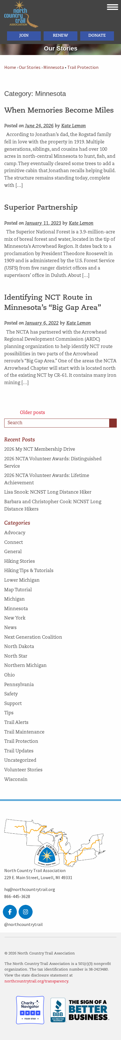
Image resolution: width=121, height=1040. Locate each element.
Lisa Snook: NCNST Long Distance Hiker (47, 492)
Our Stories (30, 67)
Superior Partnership (41, 207)
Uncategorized (20, 760)
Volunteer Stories (23, 770)
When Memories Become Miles (59, 110)
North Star (15, 656)
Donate (97, 36)
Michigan (14, 599)
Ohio (9, 675)
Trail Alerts (16, 723)
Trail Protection (82, 67)
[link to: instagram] (26, 912)
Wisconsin (16, 780)
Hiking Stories (19, 561)
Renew (60, 36)
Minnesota (53, 67)
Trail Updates (18, 751)
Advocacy (14, 533)
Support (13, 704)
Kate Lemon (73, 126)
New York (14, 618)
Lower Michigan (22, 580)
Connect (13, 542)
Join (23, 36)
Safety (11, 694)
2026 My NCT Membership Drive (39, 449)
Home (10, 67)
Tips (9, 713)
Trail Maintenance (24, 732)
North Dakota (19, 647)
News (10, 628)
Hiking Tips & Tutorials (28, 571)
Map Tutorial (18, 590)
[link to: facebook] (10, 912)
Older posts (32, 413)
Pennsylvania (19, 685)
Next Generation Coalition (33, 637)
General (13, 552)
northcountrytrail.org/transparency (36, 981)
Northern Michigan (25, 666)
